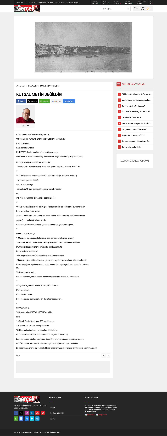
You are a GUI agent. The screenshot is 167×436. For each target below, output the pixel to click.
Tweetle (34, 101)
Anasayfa (22, 86)
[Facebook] (16, 413)
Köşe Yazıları (32, 86)
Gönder (46, 101)
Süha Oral (25, 126)
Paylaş (22, 101)
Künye (52, 419)
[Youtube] (37, 413)
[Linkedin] (32, 413)
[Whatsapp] (16, 418)
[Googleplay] (32, 418)
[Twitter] (21, 413)
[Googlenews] (21, 418)
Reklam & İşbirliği (57, 413)
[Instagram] (27, 413)
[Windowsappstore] (37, 418)
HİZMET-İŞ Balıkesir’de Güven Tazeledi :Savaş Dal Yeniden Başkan (57, 2)
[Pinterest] (43, 413)
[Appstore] (27, 418)
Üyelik (52, 407)
